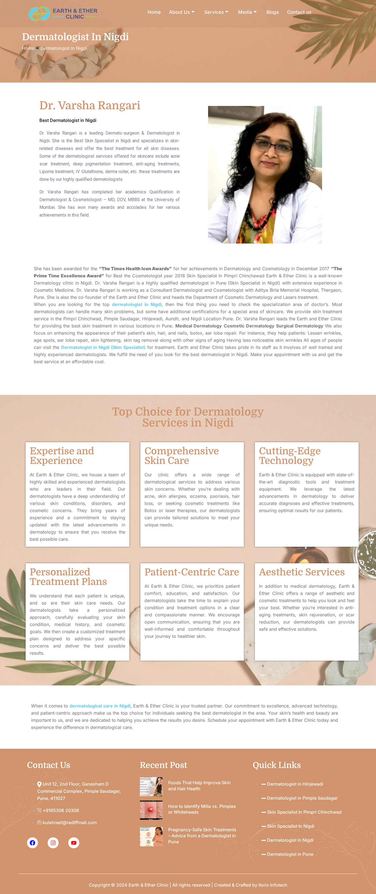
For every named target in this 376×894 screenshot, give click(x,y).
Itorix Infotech (272, 885)
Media (245, 12)
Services (214, 12)
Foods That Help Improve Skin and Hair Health (199, 785)
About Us (179, 12)
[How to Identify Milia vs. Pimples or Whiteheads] (151, 810)
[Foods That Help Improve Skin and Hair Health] (151, 786)
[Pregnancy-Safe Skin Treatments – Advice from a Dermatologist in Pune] (151, 836)
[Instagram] (53, 842)
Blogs (272, 12)
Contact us (299, 12)
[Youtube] (73, 842)
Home (154, 12)
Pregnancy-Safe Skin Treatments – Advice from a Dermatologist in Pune (202, 835)
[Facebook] (32, 842)
